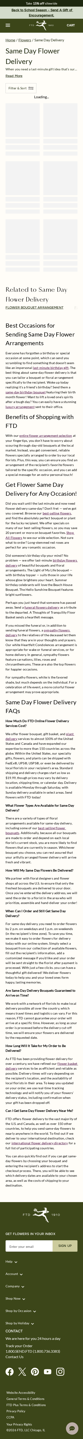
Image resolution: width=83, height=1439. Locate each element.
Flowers (24, 40)
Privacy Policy (15, 1411)
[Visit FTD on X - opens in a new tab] (24, 1372)
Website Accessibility (20, 1392)
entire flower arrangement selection (45, 435)
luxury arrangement (20, 407)
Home (10, 40)
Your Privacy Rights (19, 1424)
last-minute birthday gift (51, 368)
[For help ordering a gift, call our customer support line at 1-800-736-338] (42, 25)
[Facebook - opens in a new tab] (11, 1372)
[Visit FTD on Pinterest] (37, 1372)
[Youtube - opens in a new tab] (49, 1372)
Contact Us (15, 1357)
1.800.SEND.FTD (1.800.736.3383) (33, 1351)
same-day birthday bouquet (26, 392)
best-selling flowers (57, 513)
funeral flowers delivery (41, 607)
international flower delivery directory (40, 1143)
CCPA (10, 1417)
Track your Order (19, 1346)
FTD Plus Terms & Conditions (26, 1405)
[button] (8, 25)
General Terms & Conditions (25, 1399)
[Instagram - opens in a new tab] (62, 1372)
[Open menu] (8, 25)
